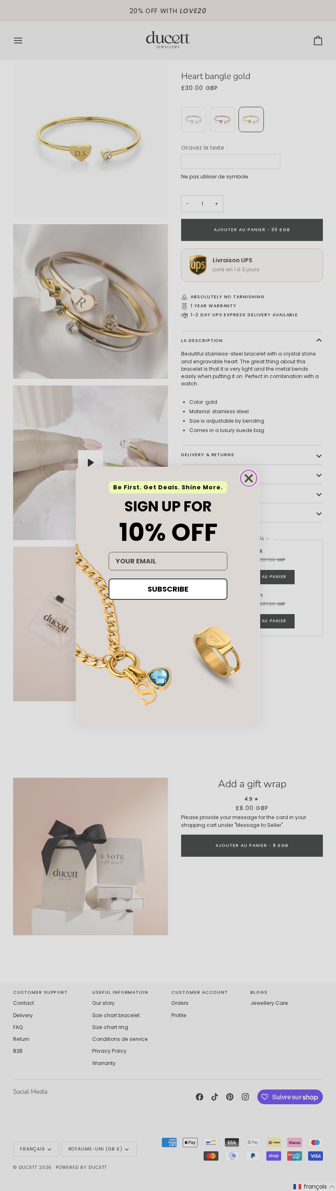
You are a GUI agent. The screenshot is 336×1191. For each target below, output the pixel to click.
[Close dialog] (249, 478)
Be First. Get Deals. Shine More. (168, 487)
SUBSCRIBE (168, 589)
